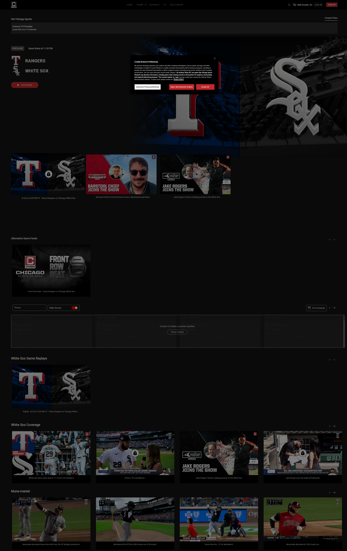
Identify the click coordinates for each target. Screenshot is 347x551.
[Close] (215, 58)
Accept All (205, 87)
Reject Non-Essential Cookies (182, 87)
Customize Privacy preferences (147, 87)
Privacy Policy (178, 79)
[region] (174, 74)
